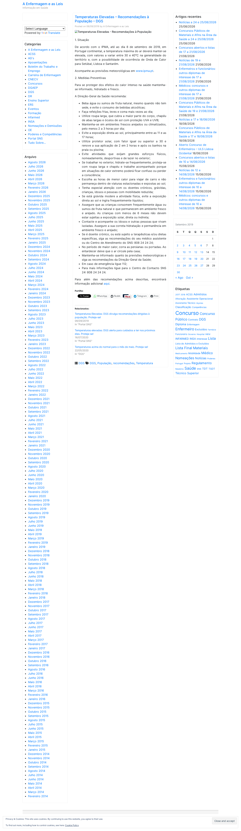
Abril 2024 (35, 280)
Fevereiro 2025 (38, 238)
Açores (199, 303)
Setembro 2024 (38, 259)
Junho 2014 (36, 779)
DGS (31, 92)
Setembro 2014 (38, 766)
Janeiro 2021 (36, 445)
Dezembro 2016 (38, 652)
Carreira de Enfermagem (44, 75)
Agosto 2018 (36, 568)
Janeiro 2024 (37, 293)
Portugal (179, 363)
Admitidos (200, 294)
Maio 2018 (35, 580)
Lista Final (183, 348)
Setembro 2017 (38, 614)
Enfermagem (193, 324)
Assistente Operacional (200, 298)
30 (178, 272)
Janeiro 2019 (36, 547)
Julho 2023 (35, 318)
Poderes (211, 358)
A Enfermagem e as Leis (43, 4)
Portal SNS (35, 138)
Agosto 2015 (36, 720)
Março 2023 (36, 335)
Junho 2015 (36, 728)
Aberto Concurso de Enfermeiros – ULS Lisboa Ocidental (196, 149)
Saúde (190, 368)
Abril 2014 (35, 787)
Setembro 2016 (38, 665)
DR (30, 96)
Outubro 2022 (37, 356)
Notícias (200, 358)
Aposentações (37, 62)
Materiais (200, 348)
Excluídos (201, 329)
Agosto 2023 (37, 314)
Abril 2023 (35, 331)
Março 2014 (36, 792)
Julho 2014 (35, 775)
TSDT (212, 368)
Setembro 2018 (38, 563)
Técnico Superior (187, 373)
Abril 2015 (35, 737)
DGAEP (33, 87)
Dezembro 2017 (38, 601)
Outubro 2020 (37, 458)
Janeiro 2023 (37, 344)
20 (201, 258)
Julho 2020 (35, 470)
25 (190, 265)
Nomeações (184, 358)
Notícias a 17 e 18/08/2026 (197, 119)
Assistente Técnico (185, 303)
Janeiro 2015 (36, 749)
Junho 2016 (36, 678)
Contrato (193, 319)
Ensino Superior (38, 100)
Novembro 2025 (39, 200)
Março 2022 (36, 386)
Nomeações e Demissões (45, 125)
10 (184, 252)
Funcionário (181, 334)
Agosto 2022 (37, 365)
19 (195, 258)
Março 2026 (36, 183)
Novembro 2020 (39, 454)
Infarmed (34, 117)
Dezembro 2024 (39, 246)
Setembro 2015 (38, 716)
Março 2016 (36, 690)
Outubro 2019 (37, 509)
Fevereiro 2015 (38, 745)
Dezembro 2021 (38, 399)
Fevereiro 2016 (38, 694)
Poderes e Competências (45, 134)
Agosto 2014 (36, 771)
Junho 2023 (36, 323)
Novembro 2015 (39, 707)
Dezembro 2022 (39, 348)
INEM (207, 334)
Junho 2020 (36, 475)
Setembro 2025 (38, 208)
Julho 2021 (35, 420)
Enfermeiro (184, 329)
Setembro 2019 (38, 513)
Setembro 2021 (38, 411)
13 (201, 252)
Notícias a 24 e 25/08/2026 (197, 22)
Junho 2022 (36, 373)
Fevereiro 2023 (38, 339)
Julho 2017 (35, 623)
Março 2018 (36, 589)
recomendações (123, 363)
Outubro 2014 (37, 762)
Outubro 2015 (37, 711)
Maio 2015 (35, 732)
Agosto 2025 (37, 213)
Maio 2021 (35, 428)
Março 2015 (36, 741)
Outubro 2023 (37, 306)
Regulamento (202, 363)
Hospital (200, 334)
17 (184, 258)
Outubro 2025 (37, 204)
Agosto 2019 (36, 517)
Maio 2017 (35, 631)
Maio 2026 (35, 175)
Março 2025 (36, 234)
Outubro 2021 (37, 407)
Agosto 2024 (37, 263)
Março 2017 (36, 640)
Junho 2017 (35, 627)
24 (184, 265)
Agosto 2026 (37, 162)
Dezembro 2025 (39, 196)
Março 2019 (36, 538)
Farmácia (212, 330)
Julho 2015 (35, 724)
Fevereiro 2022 (38, 390)
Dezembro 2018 (38, 551)
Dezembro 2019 (38, 500)
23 (178, 265)
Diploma (180, 324)
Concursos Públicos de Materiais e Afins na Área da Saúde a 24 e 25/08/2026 (197, 35)
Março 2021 (36, 437)
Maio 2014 (35, 783)
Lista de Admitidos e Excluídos (192, 343)
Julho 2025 (35, 217)
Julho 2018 (35, 572)
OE (30, 130)
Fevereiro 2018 (38, 593)
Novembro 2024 (39, 251)
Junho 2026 (36, 170)
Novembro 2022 (39, 352)
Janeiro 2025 (37, 242)
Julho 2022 (35, 369)
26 (195, 265)
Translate (54, 33)
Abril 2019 (35, 534)
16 (178, 258)
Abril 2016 (35, 686)
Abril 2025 (35, 230)
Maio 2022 (35, 377)
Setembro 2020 (38, 462)
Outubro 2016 (37, 661)
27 (201, 265)
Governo (192, 334)
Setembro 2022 (38, 361)
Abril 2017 (34, 635)
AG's (31, 58)
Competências (199, 307)
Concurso (187, 313)
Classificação (183, 307)
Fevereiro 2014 (38, 796)
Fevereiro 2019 (38, 542)
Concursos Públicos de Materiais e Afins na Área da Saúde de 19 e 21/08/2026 (197, 107)
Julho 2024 (35, 268)
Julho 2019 (35, 521)
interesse (202, 338)
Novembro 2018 (39, 555)
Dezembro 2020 (39, 449)
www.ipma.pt (144, 71)
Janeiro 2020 (37, 496)
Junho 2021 (36, 424)
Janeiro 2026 (37, 192)
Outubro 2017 (37, 610)
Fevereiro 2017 (38, 644)
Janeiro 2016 (36, 699)
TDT (205, 368)
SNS (199, 369)
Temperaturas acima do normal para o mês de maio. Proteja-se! (111, 346)
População (104, 363)
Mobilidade (194, 353)
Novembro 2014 (39, 758)
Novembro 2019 (39, 504)
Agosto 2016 (36, 669)
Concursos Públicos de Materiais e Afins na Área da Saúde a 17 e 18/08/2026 (197, 132)
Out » (189, 277)
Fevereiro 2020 (38, 492)
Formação (34, 113)
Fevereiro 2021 (38, 441)
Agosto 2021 (36, 416)
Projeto (187, 363)
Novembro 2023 (39, 301)
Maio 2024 (35, 276)
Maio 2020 (35, 479)
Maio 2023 (35, 327)
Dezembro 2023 (39, 297)
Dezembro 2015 (38, 703)
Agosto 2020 (37, 466)
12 (195, 252)
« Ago (179, 277)
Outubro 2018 (37, 559)
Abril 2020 (35, 483)
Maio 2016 (35, 682)
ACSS (31, 54)
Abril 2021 (35, 432)
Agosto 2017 (36, 618)
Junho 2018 (36, 576)
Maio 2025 (35, 225)
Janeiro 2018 (36, 597)
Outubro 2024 (37, 255)
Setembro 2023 (38, 310)
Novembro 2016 (39, 656)
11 (190, 252)
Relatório (179, 369)
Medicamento (181, 353)
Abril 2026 (35, 179)
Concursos (35, 83)
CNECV (33, 79)
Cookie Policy (72, 825)
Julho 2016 (35, 673)
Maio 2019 (35, 530)
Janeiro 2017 (36, 648)
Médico (207, 353)
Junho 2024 (36, 272)
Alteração (180, 298)
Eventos (33, 109)
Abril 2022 (35, 382)
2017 (177, 294)
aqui (106, 283)
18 (190, 258)
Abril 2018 (35, 585)
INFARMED (182, 338)
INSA (31, 121)
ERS (30, 104)
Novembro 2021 (39, 403)
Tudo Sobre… (37, 142)
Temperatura (144, 363)
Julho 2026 (35, 166)
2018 (183, 294)
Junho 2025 (36, 221)
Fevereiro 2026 (38, 187)
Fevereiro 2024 (38, 289)
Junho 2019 (36, 525)
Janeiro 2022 (37, 394)
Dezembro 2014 (38, 754)
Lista (212, 338)
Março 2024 (36, 285)
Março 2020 (36, 487)
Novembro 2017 (38, 606)
